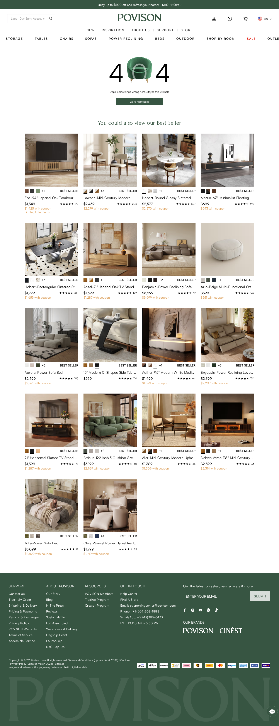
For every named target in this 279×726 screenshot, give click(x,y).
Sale (251, 38)
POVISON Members (99, 593)
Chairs (66, 38)
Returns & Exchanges (24, 617)
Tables (41, 38)
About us (140, 30)
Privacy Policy (19, 623)
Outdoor (185, 38)
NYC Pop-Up (55, 647)
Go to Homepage (139, 101)
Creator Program (97, 605)
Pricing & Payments (23, 611)
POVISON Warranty (23, 629)
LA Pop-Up (54, 641)
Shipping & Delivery (23, 605)
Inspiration (113, 30)
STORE (187, 30)
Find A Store (129, 599)
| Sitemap (58, 663)
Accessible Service (22, 641)
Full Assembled (57, 623)
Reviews (52, 611)
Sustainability (55, 617)
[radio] (61, 204)
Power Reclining (126, 38)
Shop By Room (221, 38)
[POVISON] (198, 630)
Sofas (91, 38)
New (91, 30)
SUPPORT (165, 30)
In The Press (55, 605)
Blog (49, 599)
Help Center (129, 593)
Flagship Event (56, 635)
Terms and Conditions (93, 660)
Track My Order (20, 599)
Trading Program (97, 599)
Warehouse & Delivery (62, 629)
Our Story (53, 593)
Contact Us (17, 593)
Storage (14, 38)
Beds (160, 38)
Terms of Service (20, 635)
